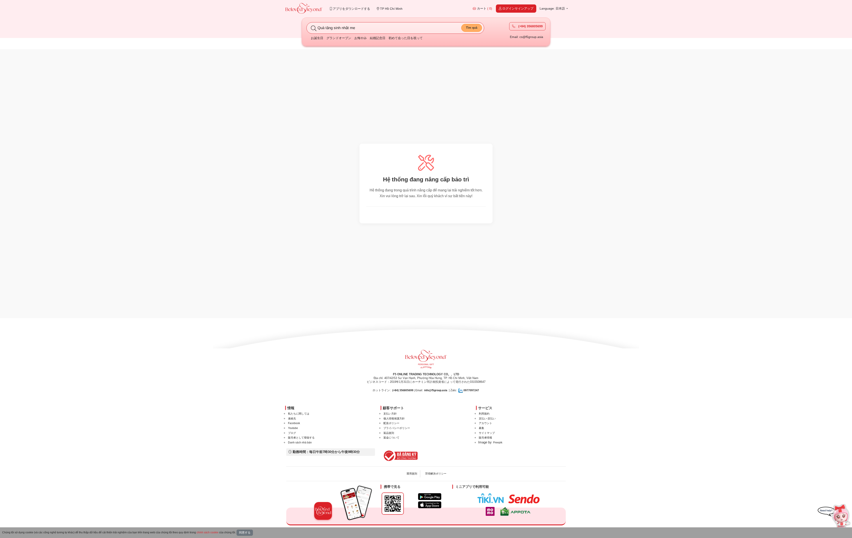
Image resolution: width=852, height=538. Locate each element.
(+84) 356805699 (530, 26)
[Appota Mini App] (516, 511)
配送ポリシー (391, 423)
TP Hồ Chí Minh (390, 8)
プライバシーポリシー (396, 428)
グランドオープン (338, 38)
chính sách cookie (207, 532)
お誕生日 (317, 38)
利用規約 (484, 413)
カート (484, 8)
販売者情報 (485, 437)
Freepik (497, 442)
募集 (481, 428)
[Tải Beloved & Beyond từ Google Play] (429, 496)
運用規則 (411, 473)
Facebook (294, 423)
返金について (391, 437)
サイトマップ (487, 433)
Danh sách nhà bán (300, 442)
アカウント (485, 423)
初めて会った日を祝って (406, 38)
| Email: (407, 390)
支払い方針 (390, 413)
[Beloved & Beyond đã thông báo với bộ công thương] (400, 455)
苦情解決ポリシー (435, 473)
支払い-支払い (487, 418)
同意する (244, 532)
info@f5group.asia (435, 390)
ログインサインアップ (517, 8)
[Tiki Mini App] (491, 498)
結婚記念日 (377, 38)
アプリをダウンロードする (351, 8)
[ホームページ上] (304, 9)
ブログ (292, 433)
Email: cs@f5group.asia (526, 37)
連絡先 (292, 418)
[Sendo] (525, 499)
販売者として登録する (301, 437)
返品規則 (388, 433)
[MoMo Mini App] (491, 511)
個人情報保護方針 (394, 418)
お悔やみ (360, 38)
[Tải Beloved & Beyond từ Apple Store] (429, 505)
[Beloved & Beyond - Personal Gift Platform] (426, 360)
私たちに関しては (298, 413)
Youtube (293, 428)
